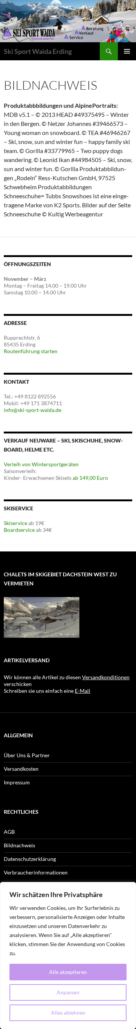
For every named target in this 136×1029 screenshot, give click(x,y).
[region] (68, 955)
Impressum (17, 782)
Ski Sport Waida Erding (38, 51)
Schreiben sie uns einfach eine (47, 691)
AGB (9, 831)
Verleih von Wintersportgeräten (41, 464)
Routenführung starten (30, 351)
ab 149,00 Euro (90, 478)
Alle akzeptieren (68, 972)
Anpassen (68, 992)
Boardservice (19, 530)
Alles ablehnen (68, 1012)
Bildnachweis (19, 845)
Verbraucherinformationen (36, 872)
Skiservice (15, 523)
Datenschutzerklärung (30, 859)
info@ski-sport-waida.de (32, 410)
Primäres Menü (127, 51)
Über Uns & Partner (27, 755)
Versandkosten (21, 769)
